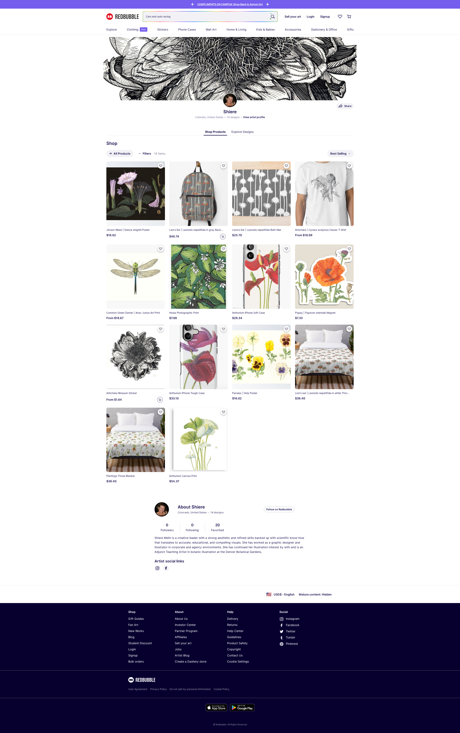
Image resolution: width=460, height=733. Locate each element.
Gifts (350, 29)
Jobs (178, 649)
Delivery (232, 618)
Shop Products (215, 132)
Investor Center (185, 625)
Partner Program (186, 631)
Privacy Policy (158, 689)
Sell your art (183, 643)
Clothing (136, 29)
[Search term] (272, 16)
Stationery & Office (324, 29)
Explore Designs (242, 132)
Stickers (162, 29)
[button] (230, 4)
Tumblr (290, 637)
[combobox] (210, 17)
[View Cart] (349, 16)
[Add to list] (161, 166)
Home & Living (236, 29)
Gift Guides (136, 618)
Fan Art (133, 625)
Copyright (234, 649)
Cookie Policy (221, 689)
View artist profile (254, 117)
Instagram (292, 618)
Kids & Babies (265, 29)
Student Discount (140, 643)
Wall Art (211, 29)
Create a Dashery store (190, 661)
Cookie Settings (238, 661)
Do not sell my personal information (190, 689)
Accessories (293, 29)
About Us (181, 618)
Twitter (290, 631)
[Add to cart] (223, 236)
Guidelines (234, 637)
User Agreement (137, 689)
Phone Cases (187, 29)
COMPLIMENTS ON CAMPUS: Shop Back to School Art (230, 4)
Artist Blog (182, 655)
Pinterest (292, 643)
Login (132, 649)
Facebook (292, 625)
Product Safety (237, 643)
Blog (131, 637)
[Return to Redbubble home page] (122, 16)
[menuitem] (111, 29)
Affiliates (181, 637)
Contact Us (235, 655)
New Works (136, 631)
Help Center (235, 631)
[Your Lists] (340, 16)
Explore (111, 29)
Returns (232, 625)
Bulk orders (136, 661)
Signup (133, 655)
